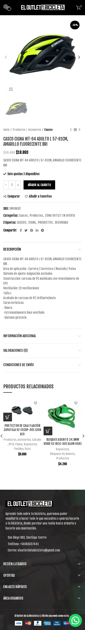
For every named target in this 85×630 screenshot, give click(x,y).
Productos (19, 129)
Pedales (19, 449)
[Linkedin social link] (37, 230)
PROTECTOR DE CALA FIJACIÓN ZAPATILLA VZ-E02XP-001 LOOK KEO (22, 430)
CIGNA (32, 222)
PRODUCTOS (45, 222)
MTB (11, 444)
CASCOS (21, 222)
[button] (7, 417)
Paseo (18, 444)
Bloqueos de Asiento (62, 454)
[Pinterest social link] (31, 230)
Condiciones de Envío (18, 365)
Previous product (71, 129)
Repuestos (30, 444)
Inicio (6, 129)
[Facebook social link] (21, 230)
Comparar (13, 196)
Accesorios (34, 129)
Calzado (36, 439)
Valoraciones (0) (15, 350)
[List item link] (42, 544)
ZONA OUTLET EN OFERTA (60, 215)
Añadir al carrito (39, 185)
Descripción (12, 249)
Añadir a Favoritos (40, 196)
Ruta (28, 449)
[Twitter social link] (26, 230)
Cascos (48, 129)
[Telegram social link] (42, 230)
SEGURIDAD (61, 222)
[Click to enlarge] (11, 89)
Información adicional (19, 336)
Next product (79, 129)
